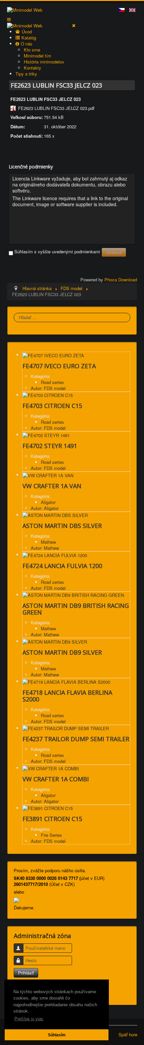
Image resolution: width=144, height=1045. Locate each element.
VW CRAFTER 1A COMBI (55, 779)
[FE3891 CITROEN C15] (47, 808)
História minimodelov (44, 61)
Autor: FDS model (48, 388)
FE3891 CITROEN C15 (52, 819)
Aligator (48, 502)
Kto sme (32, 49)
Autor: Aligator (45, 508)
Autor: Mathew (45, 548)
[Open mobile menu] (9, 19)
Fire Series (51, 835)
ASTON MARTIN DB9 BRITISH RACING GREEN (75, 609)
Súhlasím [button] (57, 1035)
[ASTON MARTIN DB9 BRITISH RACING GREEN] (73, 595)
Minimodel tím (37, 55)
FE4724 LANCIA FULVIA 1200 (62, 566)
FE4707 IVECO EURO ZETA (59, 366)
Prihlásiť (26, 972)
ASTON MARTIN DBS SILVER (62, 526)
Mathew (48, 542)
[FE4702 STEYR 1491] (46, 434)
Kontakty (32, 67)
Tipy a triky (26, 74)
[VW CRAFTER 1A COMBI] (50, 768)
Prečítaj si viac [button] (29, 1018)
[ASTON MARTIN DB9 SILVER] (54, 641)
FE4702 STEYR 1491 (49, 446)
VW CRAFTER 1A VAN (51, 486)
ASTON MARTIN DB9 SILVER (62, 652)
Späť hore (128, 1034)
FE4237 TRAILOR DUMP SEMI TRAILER (75, 739)
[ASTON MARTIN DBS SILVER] (55, 515)
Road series (52, 382)
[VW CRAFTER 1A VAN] (47, 475)
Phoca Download (120, 279)
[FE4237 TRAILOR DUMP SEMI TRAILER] (65, 728)
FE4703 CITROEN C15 (52, 406)
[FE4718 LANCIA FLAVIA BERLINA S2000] (66, 681)
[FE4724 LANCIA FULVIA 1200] (54, 554)
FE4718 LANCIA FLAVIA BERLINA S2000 (67, 695)
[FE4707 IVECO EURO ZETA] (53, 355)
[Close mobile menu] (73, 25)
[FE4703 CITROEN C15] (47, 395)
